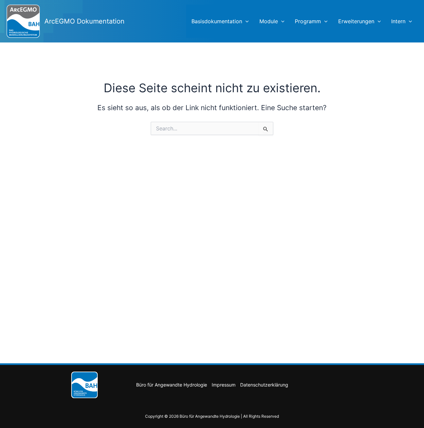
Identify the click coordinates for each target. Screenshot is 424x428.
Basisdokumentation (216, 21)
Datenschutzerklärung (264, 385)
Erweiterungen (356, 21)
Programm (308, 21)
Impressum (224, 385)
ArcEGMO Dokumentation (84, 21)
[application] (245, 21)
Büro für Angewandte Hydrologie (171, 385)
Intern (398, 21)
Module (268, 21)
